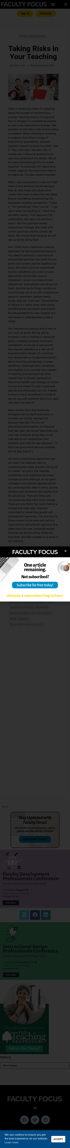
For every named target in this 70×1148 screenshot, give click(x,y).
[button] (65, 551)
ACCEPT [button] (58, 1139)
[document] (35, 574)
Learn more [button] (12, 1142)
